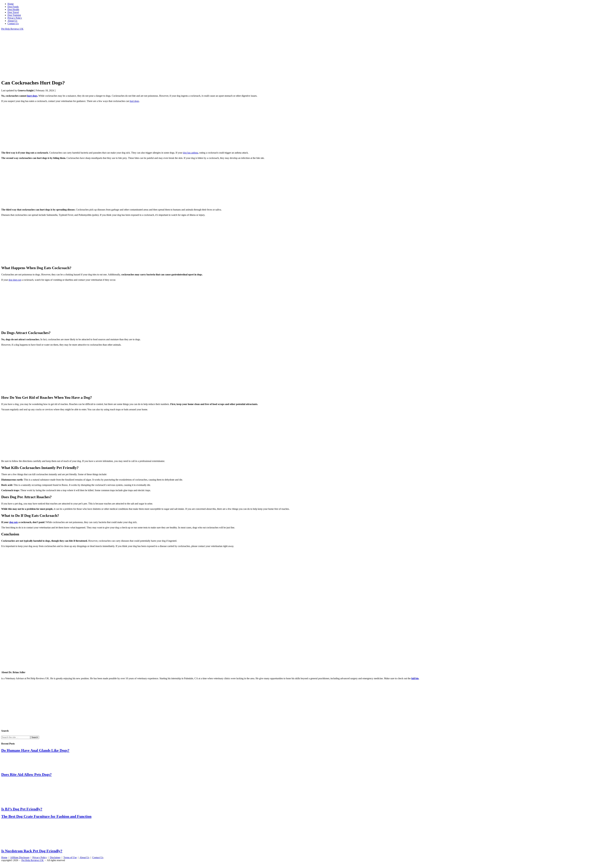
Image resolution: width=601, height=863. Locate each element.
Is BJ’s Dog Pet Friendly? (21, 809)
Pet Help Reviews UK (12, 29)
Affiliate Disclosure (19, 857)
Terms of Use (70, 857)
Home (4, 857)
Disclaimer (55, 857)
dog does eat (15, 279)
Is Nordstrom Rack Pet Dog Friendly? (31, 851)
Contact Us (97, 857)
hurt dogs (32, 95)
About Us (84, 857)
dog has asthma (190, 152)
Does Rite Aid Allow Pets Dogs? (26, 774)
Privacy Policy (39, 857)
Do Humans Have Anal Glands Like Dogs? (35, 750)
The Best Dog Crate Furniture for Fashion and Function (46, 816)
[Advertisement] (95, 55)
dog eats (13, 522)
